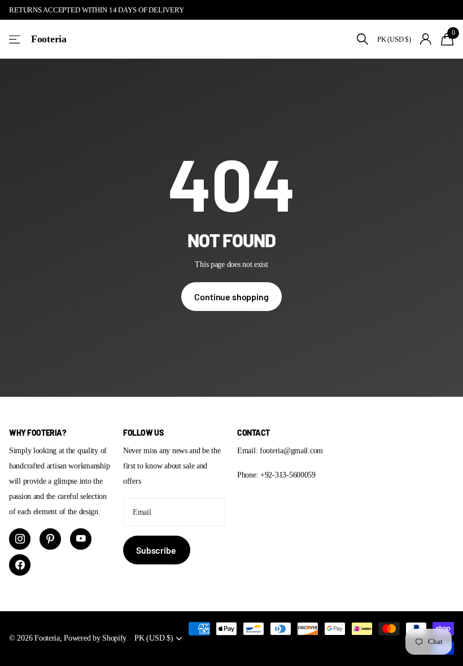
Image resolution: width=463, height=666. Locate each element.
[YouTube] (80, 539)
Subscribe (156, 550)
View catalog (15, 39)
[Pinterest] (50, 539)
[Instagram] (19, 539)
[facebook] (19, 565)
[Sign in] (426, 39)
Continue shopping (231, 296)
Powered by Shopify (95, 637)
